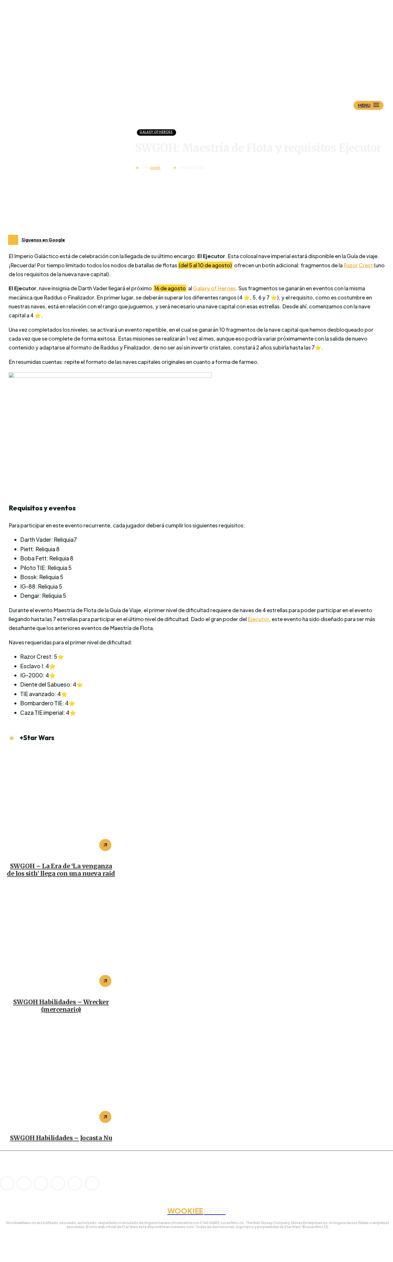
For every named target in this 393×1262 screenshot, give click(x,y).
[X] (75, 1183)
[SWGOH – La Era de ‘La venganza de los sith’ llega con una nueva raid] (61, 803)
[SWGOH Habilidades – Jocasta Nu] (61, 1075)
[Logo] (206, 77)
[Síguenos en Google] (13, 240)
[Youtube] (92, 1183)
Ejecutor (258, 619)
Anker (155, 168)
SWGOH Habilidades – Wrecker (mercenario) (61, 1005)
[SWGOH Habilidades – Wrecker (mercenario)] (61, 939)
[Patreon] (41, 1183)
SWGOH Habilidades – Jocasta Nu (61, 1138)
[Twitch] (58, 1183)
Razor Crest (358, 265)
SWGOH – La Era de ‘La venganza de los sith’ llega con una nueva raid (61, 869)
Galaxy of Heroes (156, 132)
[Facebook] (24, 1183)
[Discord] (7, 1183)
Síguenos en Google (43, 240)
